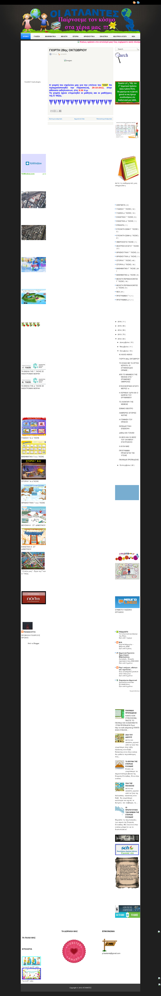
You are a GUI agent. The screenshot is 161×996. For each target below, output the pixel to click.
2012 (120, 339)
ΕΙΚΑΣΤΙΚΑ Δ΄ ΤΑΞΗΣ (125, 221)
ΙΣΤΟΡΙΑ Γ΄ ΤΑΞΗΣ (123, 260)
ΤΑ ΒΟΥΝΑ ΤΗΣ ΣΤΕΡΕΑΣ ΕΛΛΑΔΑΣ (131, 763)
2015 (120, 326)
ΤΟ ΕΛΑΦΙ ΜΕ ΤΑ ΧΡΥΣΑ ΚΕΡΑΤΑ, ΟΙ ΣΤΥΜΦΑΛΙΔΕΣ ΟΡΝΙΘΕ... (129, 366)
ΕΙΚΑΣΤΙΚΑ (104, 36)
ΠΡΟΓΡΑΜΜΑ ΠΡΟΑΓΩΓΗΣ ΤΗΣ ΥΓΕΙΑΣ (127, 452)
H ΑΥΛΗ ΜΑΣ (124, 446)
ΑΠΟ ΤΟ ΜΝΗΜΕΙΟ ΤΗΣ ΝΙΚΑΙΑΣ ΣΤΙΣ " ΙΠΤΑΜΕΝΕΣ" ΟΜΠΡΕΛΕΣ (128, 378)
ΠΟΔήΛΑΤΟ (123, 632)
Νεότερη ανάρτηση (55, 119)
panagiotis (30, 632)
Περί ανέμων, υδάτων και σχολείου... (128, 668)
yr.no (45, 174)
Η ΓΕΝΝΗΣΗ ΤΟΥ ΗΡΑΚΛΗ (125, 420)
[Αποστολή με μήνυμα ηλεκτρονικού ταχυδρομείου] (51, 111)
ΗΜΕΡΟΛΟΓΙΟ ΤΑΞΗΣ (125, 242)
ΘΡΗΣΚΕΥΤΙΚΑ (89, 36)
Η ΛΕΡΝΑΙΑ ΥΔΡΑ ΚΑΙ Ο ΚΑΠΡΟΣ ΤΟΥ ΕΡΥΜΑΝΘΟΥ (128, 395)
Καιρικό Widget (34, 163)
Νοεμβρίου (124, 346)
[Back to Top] (159, 932)
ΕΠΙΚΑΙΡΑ (120, 225)
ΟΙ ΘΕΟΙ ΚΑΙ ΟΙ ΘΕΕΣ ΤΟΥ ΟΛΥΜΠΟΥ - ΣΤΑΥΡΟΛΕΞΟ (127, 439)
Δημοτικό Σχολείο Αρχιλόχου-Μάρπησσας (126, 655)
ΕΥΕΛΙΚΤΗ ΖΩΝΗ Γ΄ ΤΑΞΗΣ (127, 229)
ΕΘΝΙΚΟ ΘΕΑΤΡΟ (126, 408)
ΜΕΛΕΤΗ (64, 36)
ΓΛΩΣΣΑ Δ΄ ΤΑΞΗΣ (123, 213)
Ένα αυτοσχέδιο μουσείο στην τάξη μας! (128, 672)
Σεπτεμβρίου (125, 465)
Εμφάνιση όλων (135, 691)
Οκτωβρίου (124, 351)
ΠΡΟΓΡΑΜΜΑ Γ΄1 (123, 296)
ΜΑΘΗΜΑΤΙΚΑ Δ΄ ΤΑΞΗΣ (126, 275)
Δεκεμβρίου (125, 342)
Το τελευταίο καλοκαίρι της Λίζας (128, 635)
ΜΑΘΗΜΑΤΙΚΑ (50, 36)
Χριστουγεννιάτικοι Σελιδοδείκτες (126, 683)
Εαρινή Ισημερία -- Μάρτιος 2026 (126, 645)
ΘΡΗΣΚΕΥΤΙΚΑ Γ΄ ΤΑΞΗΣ (126, 252)
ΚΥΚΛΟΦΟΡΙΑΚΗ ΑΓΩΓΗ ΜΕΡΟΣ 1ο (128, 387)
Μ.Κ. (121, 642)
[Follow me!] (138, 3)
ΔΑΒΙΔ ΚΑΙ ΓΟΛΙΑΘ (126, 433)
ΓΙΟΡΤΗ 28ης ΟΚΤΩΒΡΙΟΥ (68, 50)
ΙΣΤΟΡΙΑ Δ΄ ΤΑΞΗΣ (123, 264)
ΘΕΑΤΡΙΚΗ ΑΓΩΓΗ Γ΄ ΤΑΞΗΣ (127, 246)
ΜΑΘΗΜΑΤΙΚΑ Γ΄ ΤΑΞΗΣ (126, 268)
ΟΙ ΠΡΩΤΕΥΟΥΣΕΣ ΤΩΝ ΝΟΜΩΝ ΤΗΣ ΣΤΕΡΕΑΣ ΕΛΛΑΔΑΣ (132, 812)
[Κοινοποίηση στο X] (57, 111)
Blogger (36, 643)
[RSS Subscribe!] (135, 3)
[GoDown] (159, 985)
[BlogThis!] (54, 111)
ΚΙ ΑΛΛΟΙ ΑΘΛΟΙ (125, 354)
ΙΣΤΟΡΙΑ (75, 36)
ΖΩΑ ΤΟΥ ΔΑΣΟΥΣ (129, 736)
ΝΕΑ (118, 291)
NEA (133, 36)
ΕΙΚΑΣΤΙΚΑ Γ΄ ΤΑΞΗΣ (124, 217)
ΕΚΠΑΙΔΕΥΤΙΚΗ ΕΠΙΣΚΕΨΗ (125, 427)
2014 (120, 330)
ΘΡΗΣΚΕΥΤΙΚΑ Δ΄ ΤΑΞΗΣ (126, 256)
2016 (120, 321)
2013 (120, 334)
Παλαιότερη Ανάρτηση (104, 119)
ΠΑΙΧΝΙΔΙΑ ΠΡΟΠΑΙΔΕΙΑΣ (129, 459)
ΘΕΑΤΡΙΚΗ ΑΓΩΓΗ (120, 36)
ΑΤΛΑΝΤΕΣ (87, 987)
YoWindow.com (27, 174)
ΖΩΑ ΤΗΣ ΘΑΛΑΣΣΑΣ (129, 784)
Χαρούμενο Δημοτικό (128, 680)
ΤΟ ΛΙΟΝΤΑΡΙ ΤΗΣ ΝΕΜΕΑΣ (126, 403)
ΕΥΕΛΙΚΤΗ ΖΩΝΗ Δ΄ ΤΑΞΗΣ (127, 235)
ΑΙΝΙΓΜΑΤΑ (121, 205)
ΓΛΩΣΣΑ (37, 36)
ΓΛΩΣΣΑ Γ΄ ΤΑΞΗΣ (123, 209)
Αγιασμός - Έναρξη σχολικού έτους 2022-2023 (129, 660)
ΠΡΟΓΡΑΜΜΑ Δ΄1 (123, 300)
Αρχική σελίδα (79, 119)
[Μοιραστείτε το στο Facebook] (60, 111)
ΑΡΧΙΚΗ (26, 36)
